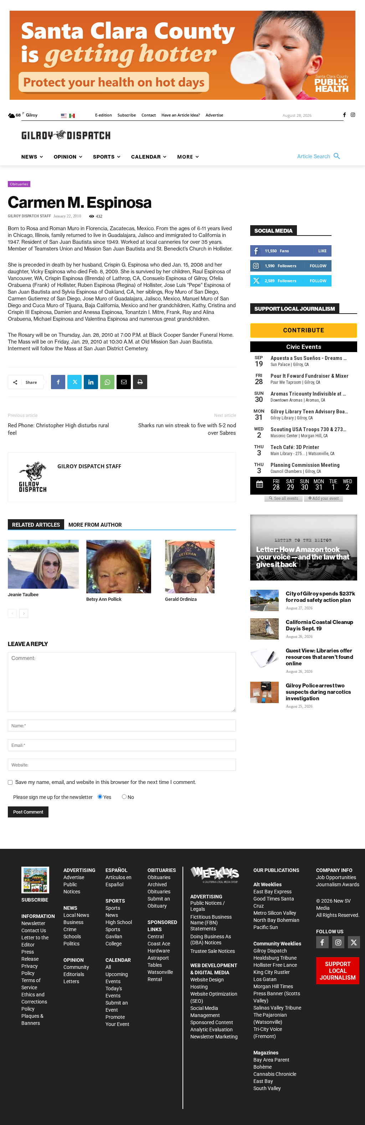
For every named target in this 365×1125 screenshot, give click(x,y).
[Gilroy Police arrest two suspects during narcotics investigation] (264, 692)
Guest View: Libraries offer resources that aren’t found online (319, 657)
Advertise (73, 877)
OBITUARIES (162, 870)
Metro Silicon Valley (274, 913)
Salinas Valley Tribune (277, 1008)
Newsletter (33, 923)
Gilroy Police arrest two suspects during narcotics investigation (318, 692)
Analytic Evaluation (211, 1029)
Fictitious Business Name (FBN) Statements (211, 923)
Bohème (262, 1067)
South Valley (267, 1088)
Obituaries (19, 183)
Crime (69, 929)
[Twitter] (74, 382)
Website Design (207, 979)
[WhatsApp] (107, 382)
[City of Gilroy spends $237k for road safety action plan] (264, 600)
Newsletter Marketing (214, 1036)
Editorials (73, 974)
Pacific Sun (265, 927)
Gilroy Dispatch (270, 951)
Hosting (199, 987)
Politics (71, 943)
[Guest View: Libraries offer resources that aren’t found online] (264, 657)
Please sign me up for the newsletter (53, 797)
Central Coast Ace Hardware (159, 944)
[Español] (73, 115)
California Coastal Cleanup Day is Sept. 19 (320, 625)
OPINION (73, 960)
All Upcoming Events (117, 974)
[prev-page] (12, 613)
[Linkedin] (91, 382)
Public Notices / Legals (207, 906)
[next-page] (23, 613)
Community (76, 967)
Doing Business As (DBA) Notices (210, 939)
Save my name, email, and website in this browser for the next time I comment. (105, 782)
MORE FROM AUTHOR (95, 525)
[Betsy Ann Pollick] (121, 566)
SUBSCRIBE (34, 900)
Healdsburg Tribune (275, 958)
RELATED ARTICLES (36, 525)
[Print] (140, 382)
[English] (65, 115)
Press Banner (268, 993)
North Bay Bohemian (276, 920)
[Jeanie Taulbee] (43, 564)
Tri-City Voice (267, 1029)
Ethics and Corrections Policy (34, 1002)
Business (73, 922)
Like (322, 250)
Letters (71, 981)
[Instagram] (353, 115)
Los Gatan (265, 979)
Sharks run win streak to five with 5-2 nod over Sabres (187, 429)
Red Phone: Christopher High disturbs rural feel (58, 429)
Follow (318, 265)
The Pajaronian (270, 1015)
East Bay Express (272, 891)
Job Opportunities (336, 877)
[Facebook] (344, 115)
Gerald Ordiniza (181, 599)
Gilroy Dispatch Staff (29, 216)
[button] (320, 156)
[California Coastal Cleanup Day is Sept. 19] (264, 629)
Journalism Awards (337, 884)
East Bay (263, 1081)
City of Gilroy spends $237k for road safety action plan (320, 596)
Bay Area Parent (271, 1060)
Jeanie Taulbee (23, 594)
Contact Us (33, 930)
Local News (76, 915)
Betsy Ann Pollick (104, 599)
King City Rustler (271, 972)
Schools (72, 936)
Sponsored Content (211, 1022)
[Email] (124, 382)
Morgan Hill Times (273, 986)
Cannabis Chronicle (274, 1074)
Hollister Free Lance (275, 965)
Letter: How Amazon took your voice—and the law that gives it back (302, 557)
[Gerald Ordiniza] (200, 566)
